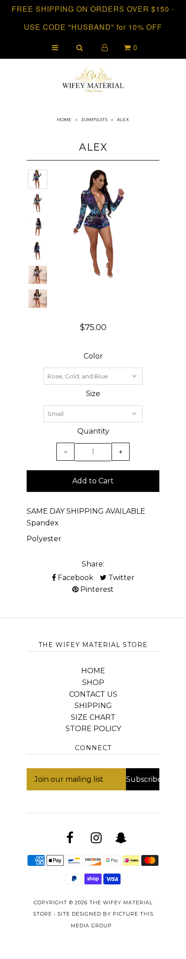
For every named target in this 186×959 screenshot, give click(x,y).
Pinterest (96, 589)
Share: (93, 564)
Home (64, 120)
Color (93, 356)
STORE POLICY (93, 728)
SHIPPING (93, 705)
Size (93, 393)
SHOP (93, 682)
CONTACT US (93, 694)
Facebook (74, 577)
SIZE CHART (93, 717)
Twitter (121, 577)
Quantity (93, 431)
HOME (93, 670)
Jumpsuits (94, 120)
